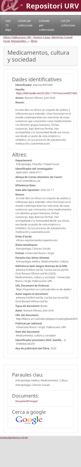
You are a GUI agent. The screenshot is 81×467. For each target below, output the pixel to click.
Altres (34, 41)
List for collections (68, 23)
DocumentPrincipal (26, 401)
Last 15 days (8, 25)
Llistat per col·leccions (25, 23)
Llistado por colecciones (46, 25)
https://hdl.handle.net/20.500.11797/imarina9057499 (46, 93)
